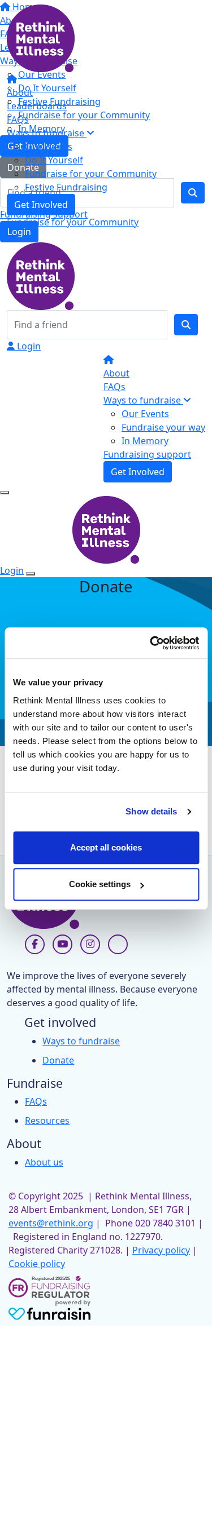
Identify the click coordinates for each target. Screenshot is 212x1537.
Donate (58, 1060)
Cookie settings (100, 884)
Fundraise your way (163, 427)
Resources (47, 1120)
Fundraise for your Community (91, 173)
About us (44, 1162)
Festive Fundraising (66, 187)
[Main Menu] (4, 492)
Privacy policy (161, 1250)
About (20, 92)
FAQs (18, 119)
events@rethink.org (50, 1223)
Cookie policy (36, 1263)
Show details (151, 811)
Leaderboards (37, 106)
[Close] (30, 573)
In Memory (145, 441)
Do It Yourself (54, 160)
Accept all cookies (106, 847)
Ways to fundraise (46, 133)
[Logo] (41, 37)
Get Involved (41, 204)
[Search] (186, 324)
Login (28, 346)
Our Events (48, 146)
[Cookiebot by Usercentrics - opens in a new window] (151, 643)
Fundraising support (147, 454)
